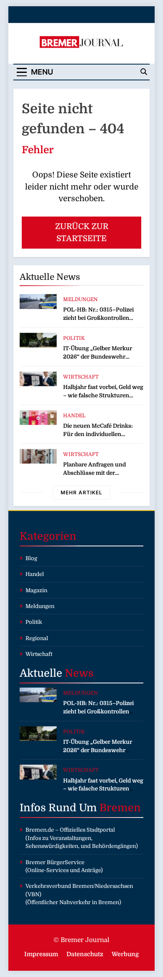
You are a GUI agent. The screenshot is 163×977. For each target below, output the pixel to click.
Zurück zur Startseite (81, 232)
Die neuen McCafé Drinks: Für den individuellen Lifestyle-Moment (98, 434)
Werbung (125, 954)
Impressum (41, 954)
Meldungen (80, 299)
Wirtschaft (81, 377)
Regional (36, 638)
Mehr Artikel (81, 492)
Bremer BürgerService (54, 862)
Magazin (36, 590)
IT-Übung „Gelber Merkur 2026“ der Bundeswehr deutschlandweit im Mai (97, 356)
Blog (31, 558)
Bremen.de (39, 830)
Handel (74, 416)
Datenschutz (84, 954)
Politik (74, 338)
